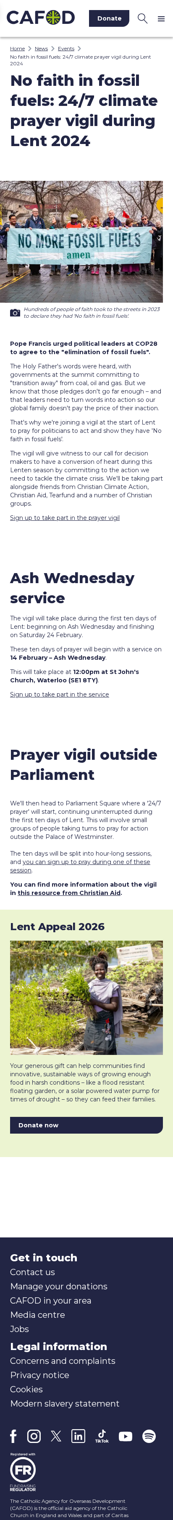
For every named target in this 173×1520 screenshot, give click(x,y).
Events (66, 48)
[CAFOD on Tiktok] (102, 1436)
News (41, 48)
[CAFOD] (41, 18)
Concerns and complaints (62, 1361)
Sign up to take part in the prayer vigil (65, 518)
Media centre (37, 1315)
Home (17, 48)
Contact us (32, 1272)
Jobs (19, 1329)
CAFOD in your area (51, 1301)
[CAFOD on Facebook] (13, 1436)
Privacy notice (39, 1375)
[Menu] (163, 18)
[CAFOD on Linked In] (78, 1436)
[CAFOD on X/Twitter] (56, 1436)
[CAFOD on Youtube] (125, 1436)
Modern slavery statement (65, 1404)
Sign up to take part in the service (59, 694)
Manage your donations (58, 1286)
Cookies (26, 1389)
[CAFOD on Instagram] (34, 1436)
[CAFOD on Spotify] (149, 1436)
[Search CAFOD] (143, 18)
